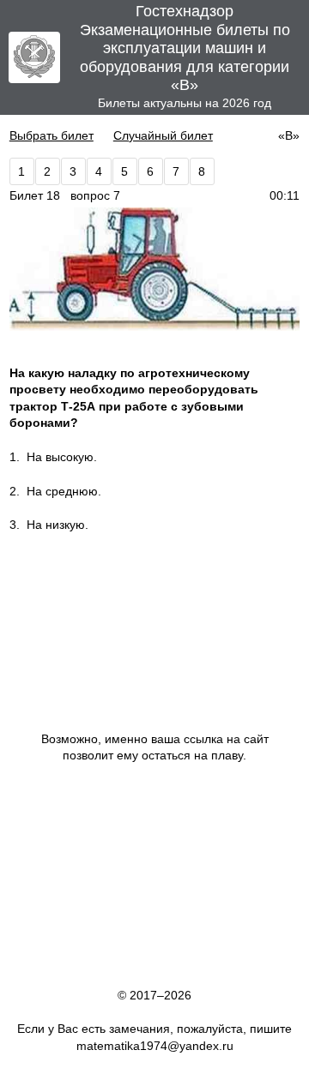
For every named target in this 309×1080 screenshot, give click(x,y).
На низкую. (57, 524)
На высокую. (62, 457)
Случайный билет (163, 135)
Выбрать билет (51, 135)
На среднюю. (64, 491)
